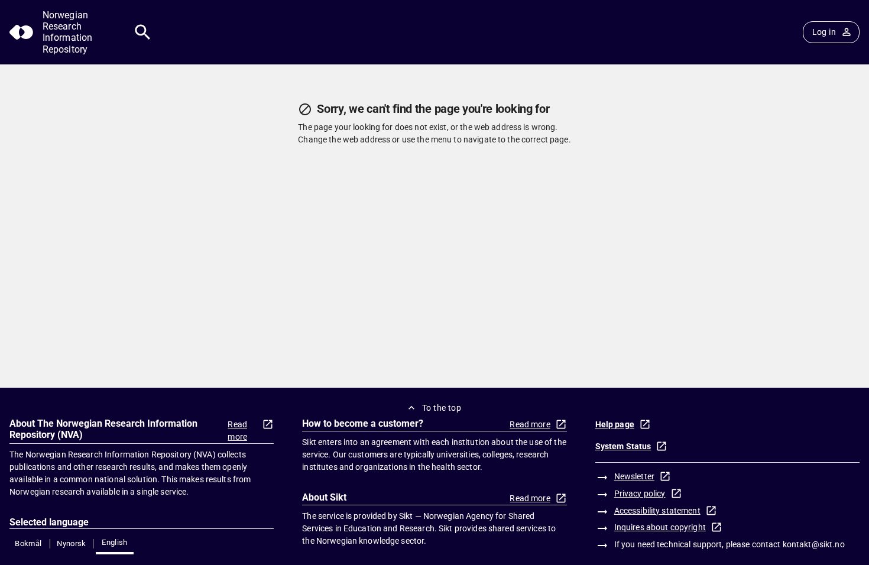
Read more (237, 430)
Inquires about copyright (660, 527)
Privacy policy (640, 493)
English (115, 542)
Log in (824, 32)
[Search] (143, 32)
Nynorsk (71, 543)
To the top (441, 408)
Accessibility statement (657, 510)
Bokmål (28, 543)
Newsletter (634, 476)
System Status (623, 446)
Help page (614, 424)
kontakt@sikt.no (814, 544)
